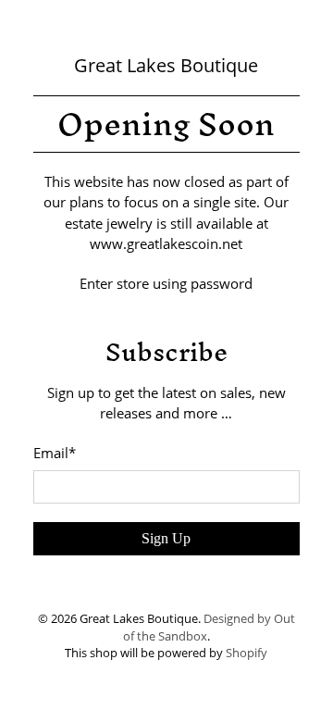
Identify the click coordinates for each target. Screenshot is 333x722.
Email (54, 452)
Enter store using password (166, 283)
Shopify (246, 653)
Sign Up (166, 538)
